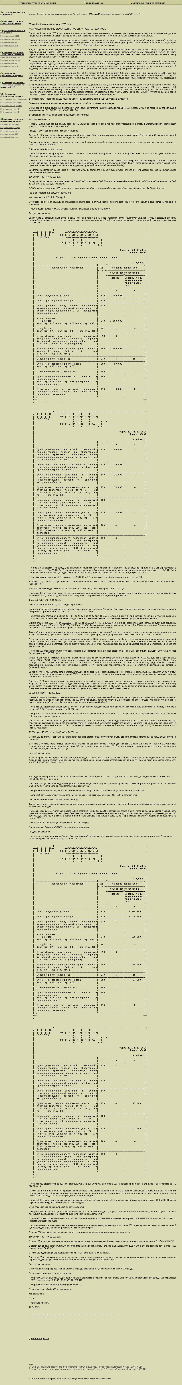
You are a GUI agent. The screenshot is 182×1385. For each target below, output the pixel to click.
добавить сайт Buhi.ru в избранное (148, 3)
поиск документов (94, 3)
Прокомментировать (39, 1338)
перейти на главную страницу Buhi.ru (38, 3)
